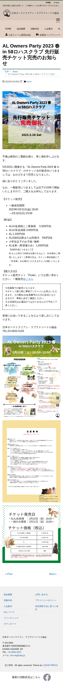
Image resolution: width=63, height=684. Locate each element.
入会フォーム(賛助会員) (19, 35)
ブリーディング (11, 618)
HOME (8, 29)
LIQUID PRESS (50, 665)
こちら (29, 279)
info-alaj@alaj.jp (17, 655)
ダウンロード (10, 624)
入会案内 (48, 29)
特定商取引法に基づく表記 (46, 608)
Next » (53, 574)
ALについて (9, 612)
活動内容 (35, 29)
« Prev (9, 574)
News (29, 81)
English (56, 2)
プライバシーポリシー (45, 600)
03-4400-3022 (14, 652)
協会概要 (21, 29)
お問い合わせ (41, 594)
